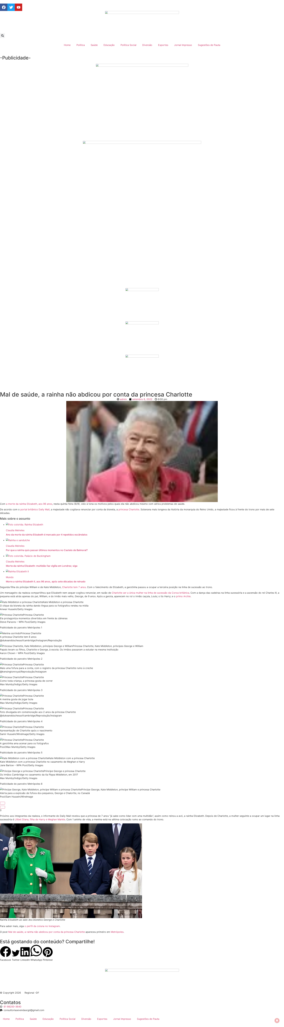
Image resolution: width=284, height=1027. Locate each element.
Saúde (94, 45)
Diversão (147, 45)
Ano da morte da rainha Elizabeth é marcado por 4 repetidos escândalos (46, 534)
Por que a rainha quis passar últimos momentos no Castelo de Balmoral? (47, 550)
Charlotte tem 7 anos (74, 587)
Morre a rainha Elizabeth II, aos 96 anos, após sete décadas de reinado (45, 581)
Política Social (128, 45)
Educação (109, 45)
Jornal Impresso (183, 45)
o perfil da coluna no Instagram (42, 926)
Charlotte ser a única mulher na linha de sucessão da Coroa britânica (150, 592)
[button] (2, 35)
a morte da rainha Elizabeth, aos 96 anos (29, 503)
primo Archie (183, 596)
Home (67, 45)
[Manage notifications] (277, 1020)
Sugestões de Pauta (209, 45)
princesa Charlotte (128, 509)
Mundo (10, 577)
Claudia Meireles (15, 530)
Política (80, 45)
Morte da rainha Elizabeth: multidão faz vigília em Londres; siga (41, 565)
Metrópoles (117, 931)
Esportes (163, 45)
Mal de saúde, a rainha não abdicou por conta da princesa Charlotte (46, 931)
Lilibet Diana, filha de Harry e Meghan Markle (40, 819)
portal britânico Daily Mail (35, 509)
